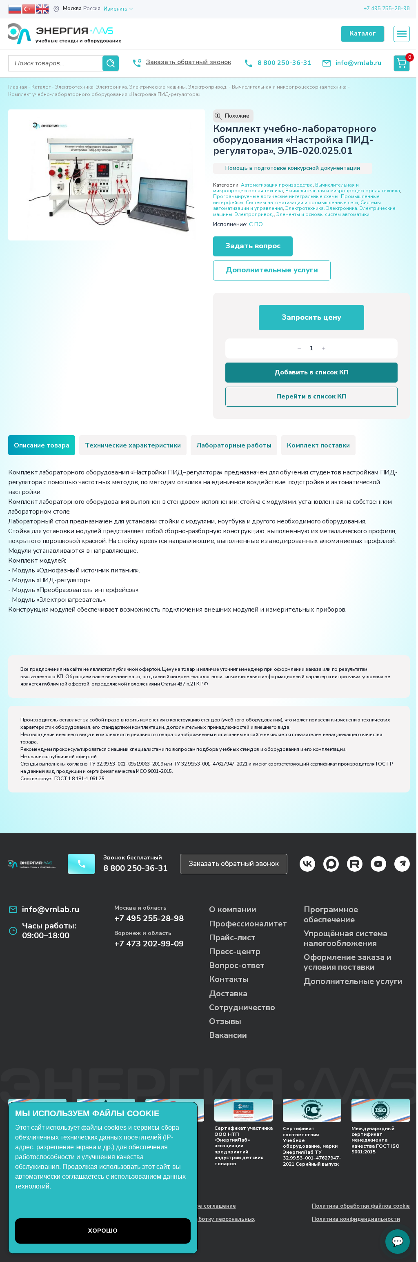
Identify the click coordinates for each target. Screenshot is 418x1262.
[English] (43, 8)
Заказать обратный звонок (234, 863)
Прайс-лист (232, 937)
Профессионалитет (248, 923)
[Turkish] (29, 8)
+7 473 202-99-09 (149, 943)
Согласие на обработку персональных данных (202, 1222)
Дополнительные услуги (272, 270)
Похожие (233, 116)
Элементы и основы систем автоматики (322, 214)
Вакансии (228, 1035)
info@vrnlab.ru (358, 63)
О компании (232, 909)
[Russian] (15, 8)
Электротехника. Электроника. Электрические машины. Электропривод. (141, 87)
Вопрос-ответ (237, 965)
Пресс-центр (234, 951)
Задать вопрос (252, 246)
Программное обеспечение (331, 914)
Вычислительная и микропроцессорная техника (289, 87)
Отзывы (225, 1021)
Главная (17, 87)
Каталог (41, 87)
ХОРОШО (103, 1231)
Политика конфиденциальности (356, 1219)
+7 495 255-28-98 (386, 8)
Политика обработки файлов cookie (361, 1206)
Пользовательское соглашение (193, 1206)
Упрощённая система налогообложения (345, 938)
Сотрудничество (242, 1007)
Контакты (229, 979)
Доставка (228, 993)
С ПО (256, 224)
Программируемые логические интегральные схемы (275, 196)
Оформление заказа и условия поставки (347, 962)
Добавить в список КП (311, 372)
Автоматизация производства (277, 185)
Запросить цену (311, 317)
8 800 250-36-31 (284, 63)
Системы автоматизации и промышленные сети (302, 202)
